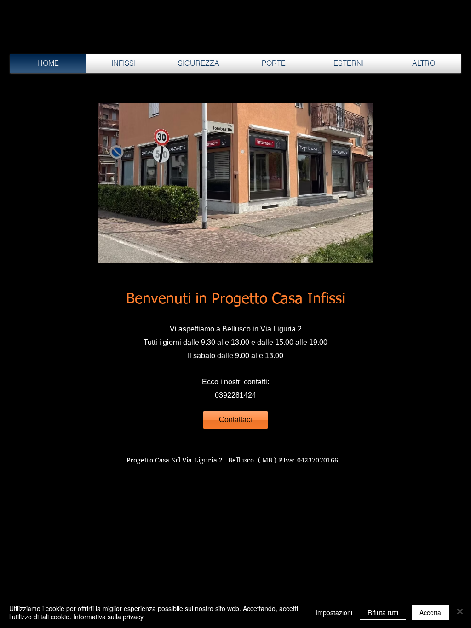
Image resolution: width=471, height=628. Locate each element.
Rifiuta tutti (383, 612)
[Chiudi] (459, 612)
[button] (123, 63)
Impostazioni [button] (334, 612)
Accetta (430, 612)
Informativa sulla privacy (108, 616)
